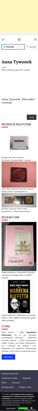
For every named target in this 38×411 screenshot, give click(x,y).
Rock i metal (22, 209)
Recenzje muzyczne (16, 157)
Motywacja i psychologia (26, 315)
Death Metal (6, 189)
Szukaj (31, 117)
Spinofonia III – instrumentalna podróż (16, 211)
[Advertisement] (19, 16)
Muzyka (4, 157)
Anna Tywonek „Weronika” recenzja (18, 100)
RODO (4, 383)
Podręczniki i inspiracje (26, 272)
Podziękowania (8, 387)
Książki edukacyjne (9, 272)
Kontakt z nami (25, 387)
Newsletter (8, 357)
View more (23, 405)
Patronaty (16, 383)
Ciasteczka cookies (9, 378)
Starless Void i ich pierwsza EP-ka (14, 192)
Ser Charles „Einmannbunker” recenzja (16, 160)
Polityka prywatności (10, 374)
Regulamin (27, 378)
